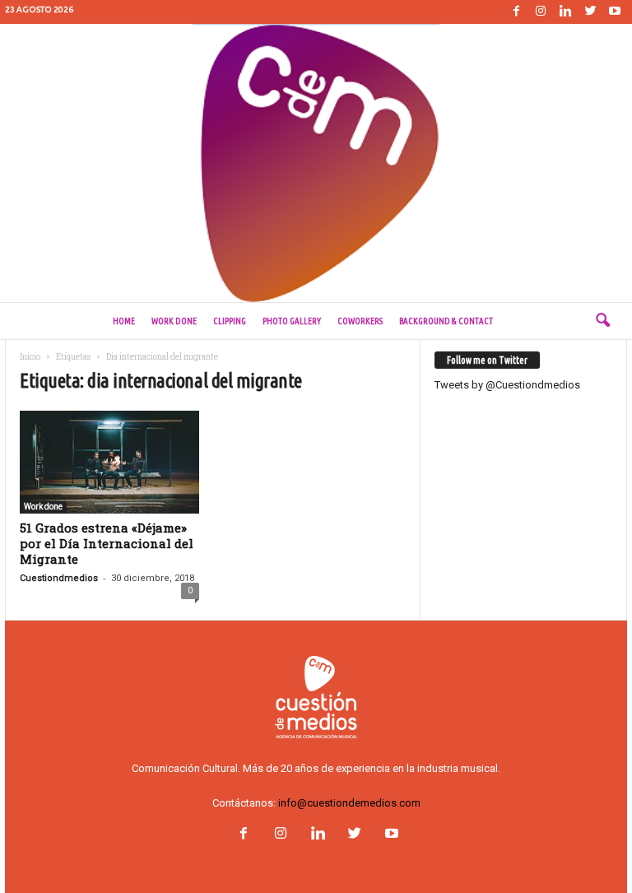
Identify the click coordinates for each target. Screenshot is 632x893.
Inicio (30, 356)
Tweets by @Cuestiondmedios (507, 385)
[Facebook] (516, 12)
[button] (602, 321)
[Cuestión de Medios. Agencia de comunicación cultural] (316, 163)
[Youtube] (615, 12)
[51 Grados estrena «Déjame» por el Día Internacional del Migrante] (109, 462)
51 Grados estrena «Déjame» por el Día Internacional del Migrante (106, 543)
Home (124, 321)
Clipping (229, 321)
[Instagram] (541, 12)
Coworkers (360, 321)
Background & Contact (446, 321)
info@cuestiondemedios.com (349, 803)
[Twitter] (590, 12)
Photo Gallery (292, 321)
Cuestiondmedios (59, 578)
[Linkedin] (565, 12)
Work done (174, 321)
